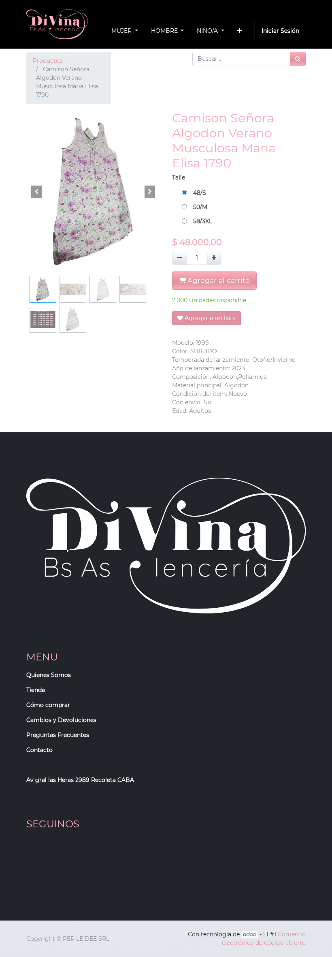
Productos (47, 60)
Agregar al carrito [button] (217, 280)
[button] (239, 30)
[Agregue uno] (213, 258)
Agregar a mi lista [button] (209, 318)
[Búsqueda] (298, 59)
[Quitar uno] (179, 258)
